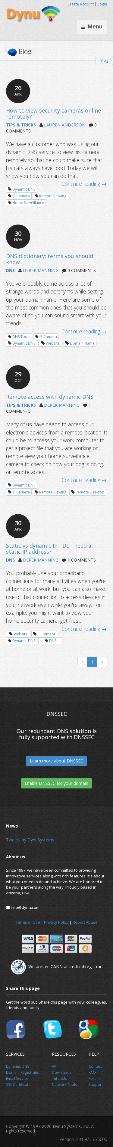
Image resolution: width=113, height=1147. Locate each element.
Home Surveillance (28, 202)
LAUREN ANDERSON (64, 125)
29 (18, 376)
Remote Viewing (52, 195)
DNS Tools (21, 336)
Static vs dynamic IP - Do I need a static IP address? (48, 548)
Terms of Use (28, 922)
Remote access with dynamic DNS (49, 396)
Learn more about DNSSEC (56, 761)
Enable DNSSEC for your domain (56, 783)
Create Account (80, 4)
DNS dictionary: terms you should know (49, 259)
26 (18, 90)
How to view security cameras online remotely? (53, 113)
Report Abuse (85, 922)
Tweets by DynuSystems (30, 840)
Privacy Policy (56, 922)
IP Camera (21, 195)
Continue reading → (84, 183)
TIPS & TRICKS (21, 125)
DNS (10, 270)
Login (102, 4)
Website (53, 343)
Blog (104, 60)
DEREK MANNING (40, 270)
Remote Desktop (90, 492)
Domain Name (82, 343)
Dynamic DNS (23, 189)
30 (18, 235)
